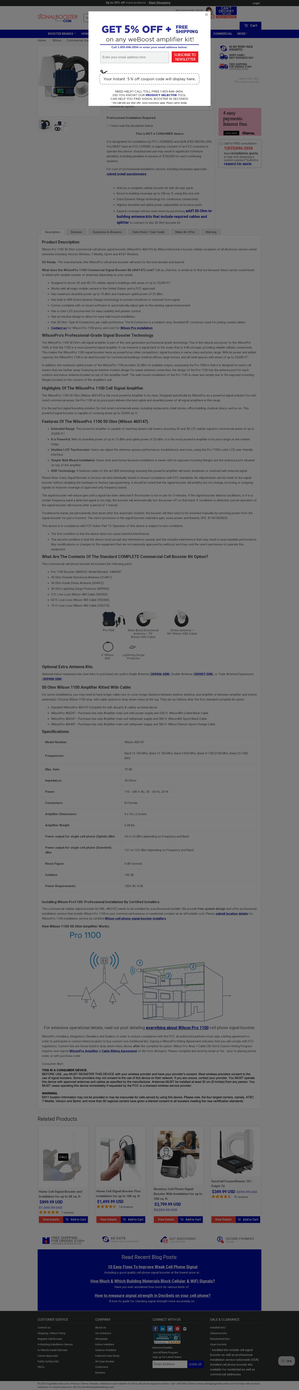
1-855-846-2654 (128, 47)
